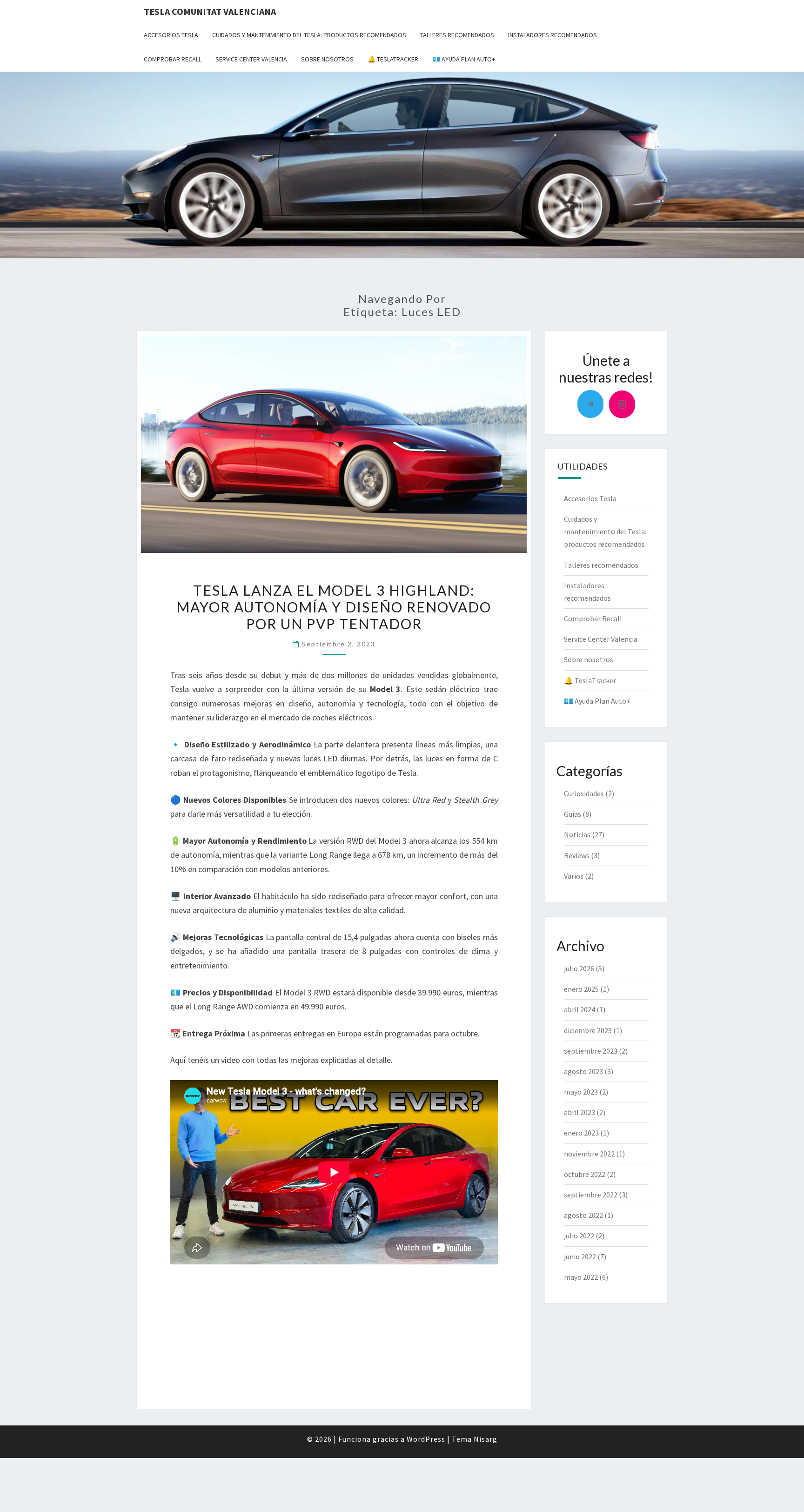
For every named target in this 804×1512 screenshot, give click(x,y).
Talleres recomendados (457, 35)
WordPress (426, 1439)
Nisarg (485, 1439)
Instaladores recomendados (552, 35)
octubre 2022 (584, 1174)
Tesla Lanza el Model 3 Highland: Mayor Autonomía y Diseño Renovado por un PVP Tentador (333, 607)
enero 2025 (581, 989)
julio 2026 (579, 968)
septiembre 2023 (590, 1050)
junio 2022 (580, 1256)
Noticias (577, 834)
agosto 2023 (583, 1071)
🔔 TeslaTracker (393, 59)
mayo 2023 (581, 1091)
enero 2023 (581, 1132)
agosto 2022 (583, 1215)
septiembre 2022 (590, 1194)
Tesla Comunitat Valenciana (210, 11)
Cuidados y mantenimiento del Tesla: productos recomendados (309, 35)
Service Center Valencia (251, 59)
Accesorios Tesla (171, 35)
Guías (572, 814)
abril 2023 (579, 1112)
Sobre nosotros (327, 59)
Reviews (577, 855)
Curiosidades (584, 793)
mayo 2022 (581, 1277)
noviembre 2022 (589, 1153)
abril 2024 (579, 1009)
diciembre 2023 (588, 1030)
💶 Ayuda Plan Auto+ (463, 59)
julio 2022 (579, 1235)
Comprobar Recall (172, 59)
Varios (573, 875)
